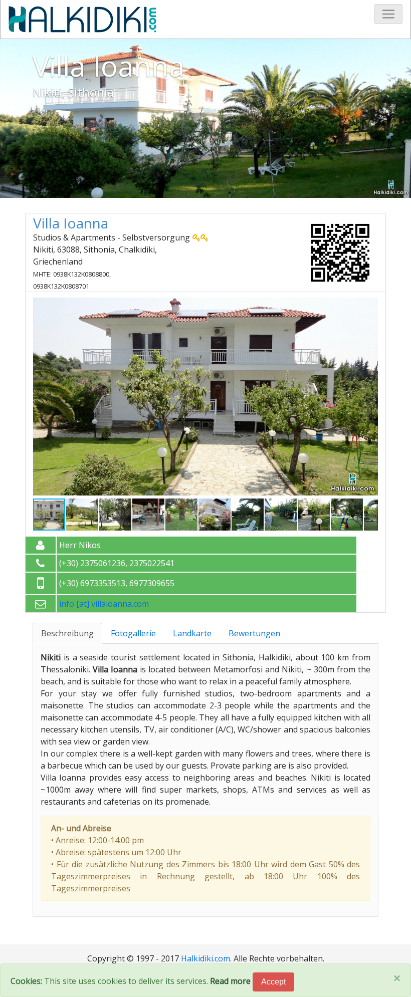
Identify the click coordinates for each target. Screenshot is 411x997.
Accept (273, 981)
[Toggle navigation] (388, 14)
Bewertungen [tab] (254, 633)
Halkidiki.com (205, 958)
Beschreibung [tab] (67, 633)
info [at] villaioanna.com (104, 603)
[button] (369, 305)
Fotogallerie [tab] (133, 633)
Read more (230, 980)
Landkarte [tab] (192, 633)
